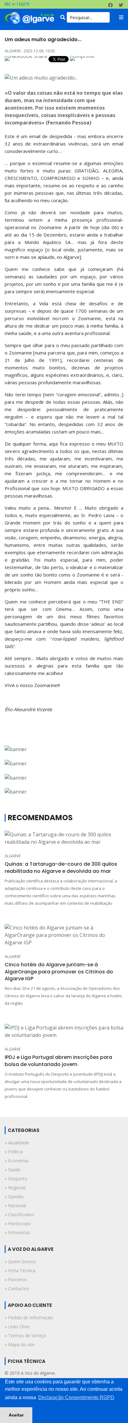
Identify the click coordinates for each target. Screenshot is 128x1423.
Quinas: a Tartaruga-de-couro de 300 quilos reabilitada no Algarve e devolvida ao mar (61, 867)
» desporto (16, 1178)
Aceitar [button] (16, 1414)
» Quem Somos (20, 1261)
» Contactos (17, 1288)
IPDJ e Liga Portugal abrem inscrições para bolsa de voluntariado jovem (58, 1061)
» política (14, 1152)
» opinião (14, 1196)
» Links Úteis (17, 1326)
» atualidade (17, 1143)
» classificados (19, 1214)
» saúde (13, 1170)
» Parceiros (16, 1279)
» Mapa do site (19, 1344)
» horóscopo (18, 1223)
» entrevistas (17, 1232)
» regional (15, 1187)
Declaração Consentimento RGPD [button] (76, 1397)
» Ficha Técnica (20, 1270)
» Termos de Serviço (25, 1335)
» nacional (15, 1205)
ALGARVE (13, 856)
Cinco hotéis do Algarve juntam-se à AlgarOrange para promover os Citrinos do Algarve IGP (59, 971)
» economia (16, 1161)
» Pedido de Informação (29, 1318)
